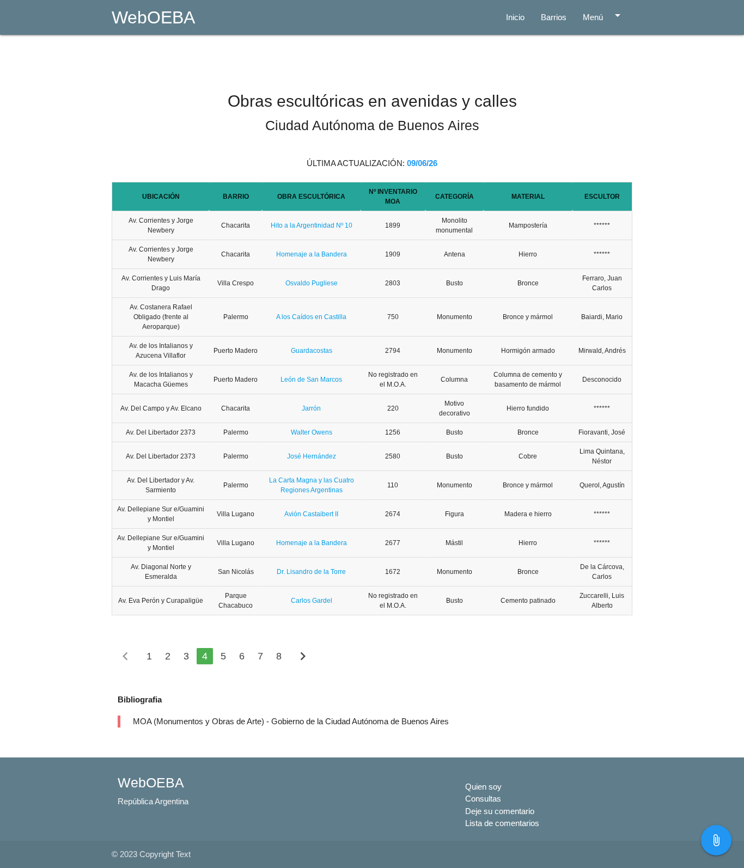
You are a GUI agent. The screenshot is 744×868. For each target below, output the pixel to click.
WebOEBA (153, 17)
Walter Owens (311, 432)
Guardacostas (311, 350)
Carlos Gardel (311, 600)
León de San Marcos (311, 379)
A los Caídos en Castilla (311, 317)
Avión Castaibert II (311, 514)
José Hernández (311, 456)
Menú (603, 15)
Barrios (553, 17)
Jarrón (311, 408)
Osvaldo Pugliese (311, 283)
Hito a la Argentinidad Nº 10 (311, 225)
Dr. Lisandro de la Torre (311, 572)
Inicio (515, 17)
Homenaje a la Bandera (311, 254)
